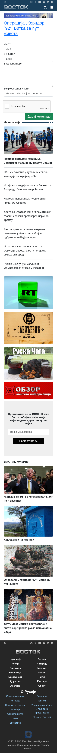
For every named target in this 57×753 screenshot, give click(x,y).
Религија (15, 709)
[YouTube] (39, 2)
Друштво (15, 681)
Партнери (42, 696)
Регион (42, 659)
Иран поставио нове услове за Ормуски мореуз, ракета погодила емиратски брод (25, 250)
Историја (15, 700)
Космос (42, 672)
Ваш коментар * (13, 63)
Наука (41, 677)
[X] (35, 2)
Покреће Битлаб (42, 717)
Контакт (42, 700)
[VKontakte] (44, 2)
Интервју (42, 663)
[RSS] (5, 2)
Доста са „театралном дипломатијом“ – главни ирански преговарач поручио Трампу (28, 215)
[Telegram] (52, 2)
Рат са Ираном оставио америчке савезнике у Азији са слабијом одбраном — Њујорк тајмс (24, 233)
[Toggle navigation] (51, 7)
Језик (15, 718)
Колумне (42, 668)
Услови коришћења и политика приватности (41, 709)
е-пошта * (9, 53)
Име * (7, 44)
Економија (15, 672)
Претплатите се (28, 441)
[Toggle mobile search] (45, 7)
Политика (15, 668)
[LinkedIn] (48, 2)
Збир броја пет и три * (16, 88)
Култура (42, 681)
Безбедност (15, 677)
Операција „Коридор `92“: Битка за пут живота (24, 28)
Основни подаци (15, 696)
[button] (52, 7)
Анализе (15, 685)
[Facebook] (31, 2)
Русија (15, 663)
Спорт (41, 685)
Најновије (15, 659)
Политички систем (15, 705)
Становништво (15, 714)
